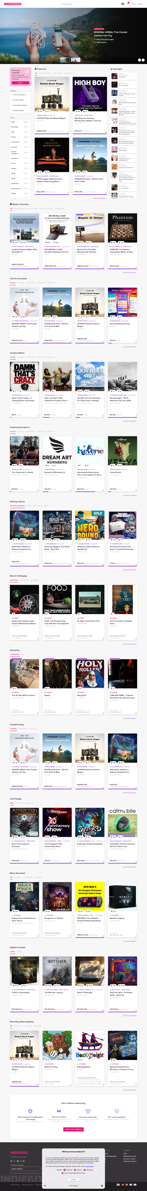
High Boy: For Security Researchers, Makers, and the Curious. (87, 120)
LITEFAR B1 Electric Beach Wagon (51, 118)
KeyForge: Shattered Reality (89, 844)
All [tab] (36, 73)
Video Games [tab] (37, 506)
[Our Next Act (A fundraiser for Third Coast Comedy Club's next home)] (89, 376)
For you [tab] (12, 283)
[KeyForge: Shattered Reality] (89, 822)
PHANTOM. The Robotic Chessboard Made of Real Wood (121, 252)
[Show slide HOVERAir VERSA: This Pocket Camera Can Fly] (65, 59)
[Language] (122, 4)
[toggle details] (69, 133)
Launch (19, 83)
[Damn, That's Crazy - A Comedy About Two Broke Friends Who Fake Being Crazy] (24, 376)
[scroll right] (143, 60)
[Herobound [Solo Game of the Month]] (89, 525)
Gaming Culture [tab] (69, 73)
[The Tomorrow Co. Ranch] (24, 450)
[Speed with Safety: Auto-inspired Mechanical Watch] (24, 599)
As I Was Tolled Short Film (88, 621)
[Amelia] (57, 673)
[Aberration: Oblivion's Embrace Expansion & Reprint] (24, 525)
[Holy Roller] (89, 673)
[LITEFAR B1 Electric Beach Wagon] (52, 94)
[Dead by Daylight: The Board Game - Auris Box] (57, 525)
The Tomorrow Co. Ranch (22, 472)
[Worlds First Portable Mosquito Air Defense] (89, 228)
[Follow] (13, 614)
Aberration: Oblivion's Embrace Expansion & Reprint (21, 549)
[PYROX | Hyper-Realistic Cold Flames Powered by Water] (52, 155)
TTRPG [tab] (28, 506)
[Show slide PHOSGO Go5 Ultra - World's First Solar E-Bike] (75, 59)
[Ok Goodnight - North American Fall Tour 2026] (122, 376)
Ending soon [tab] (51, 283)
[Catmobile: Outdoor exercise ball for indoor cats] (122, 822)
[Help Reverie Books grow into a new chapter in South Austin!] (89, 450)
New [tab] (23, 654)
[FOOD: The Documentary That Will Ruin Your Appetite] (57, 599)
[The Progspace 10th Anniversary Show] (57, 822)
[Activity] (127, 4)
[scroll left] (139, 60)
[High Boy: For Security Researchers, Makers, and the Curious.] (90, 94)
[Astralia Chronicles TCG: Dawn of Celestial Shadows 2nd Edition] (122, 525)
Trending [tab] (13, 728)
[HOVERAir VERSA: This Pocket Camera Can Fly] (24, 302)
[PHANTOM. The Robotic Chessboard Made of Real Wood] (122, 228)
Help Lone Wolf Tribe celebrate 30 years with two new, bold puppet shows (57, 400)
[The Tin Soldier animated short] (122, 599)
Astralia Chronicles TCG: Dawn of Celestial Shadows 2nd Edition (122, 549)
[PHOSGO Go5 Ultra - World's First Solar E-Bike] (90, 155)
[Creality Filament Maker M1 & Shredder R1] (24, 228)
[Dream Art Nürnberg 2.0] (57, 450)
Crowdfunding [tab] (30, 283)
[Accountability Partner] (122, 302)
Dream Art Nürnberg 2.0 (54, 472)
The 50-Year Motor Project (23, 695)
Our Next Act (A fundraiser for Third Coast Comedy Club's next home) (89, 400)
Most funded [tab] (22, 728)
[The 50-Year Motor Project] (24, 673)
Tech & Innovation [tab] (45, 73)
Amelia (47, 695)
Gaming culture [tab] (59, 208)
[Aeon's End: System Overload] (24, 822)
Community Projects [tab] (46, 208)
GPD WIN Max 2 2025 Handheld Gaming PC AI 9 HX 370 (56, 252)
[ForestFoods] (122, 450)
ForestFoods (115, 472)
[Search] (61, 4)
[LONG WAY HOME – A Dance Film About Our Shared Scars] (122, 673)
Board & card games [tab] (17, 506)
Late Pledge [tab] (41, 283)
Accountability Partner (120, 324)
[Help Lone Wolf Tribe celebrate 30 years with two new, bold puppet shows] (57, 376)
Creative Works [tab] (57, 73)
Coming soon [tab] (15, 654)
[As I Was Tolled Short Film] (89, 599)
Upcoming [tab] (20, 283)
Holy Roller (81, 695)
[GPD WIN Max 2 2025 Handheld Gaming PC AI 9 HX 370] (57, 228)
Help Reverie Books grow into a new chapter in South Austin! (89, 474)
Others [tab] (46, 506)
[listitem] (20, 121)
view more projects (99, 198)
